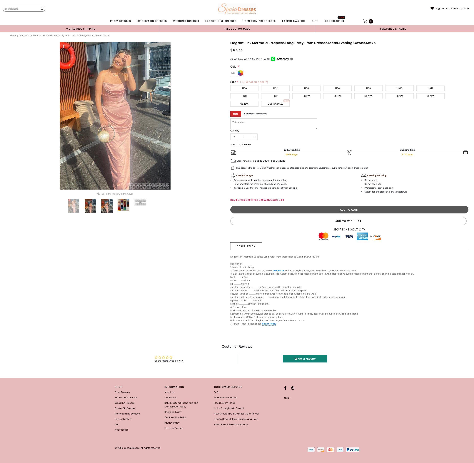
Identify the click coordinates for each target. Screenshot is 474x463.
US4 (306, 88)
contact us (278, 270)
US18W (337, 96)
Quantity (234, 130)
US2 (275, 88)
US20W (368, 96)
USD (286, 398)
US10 (399, 88)
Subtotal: (235, 144)
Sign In (440, 8)
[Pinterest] (292, 388)
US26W (244, 103)
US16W (307, 96)
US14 (244, 96)
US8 (368, 88)
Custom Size (275, 103)
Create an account (459, 8)
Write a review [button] (305, 359)
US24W (430, 96)
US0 (244, 88)
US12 (430, 88)
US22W (399, 96)
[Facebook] (285, 388)
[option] (81, 28)
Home (13, 35)
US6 (337, 88)
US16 (275, 96)
